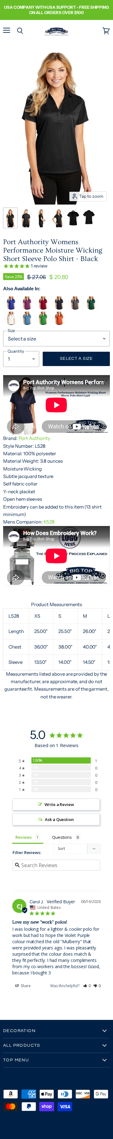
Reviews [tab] (23, 837)
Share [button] (25, 985)
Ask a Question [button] (59, 819)
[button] (87, 985)
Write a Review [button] (59, 804)
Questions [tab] (62, 837)
